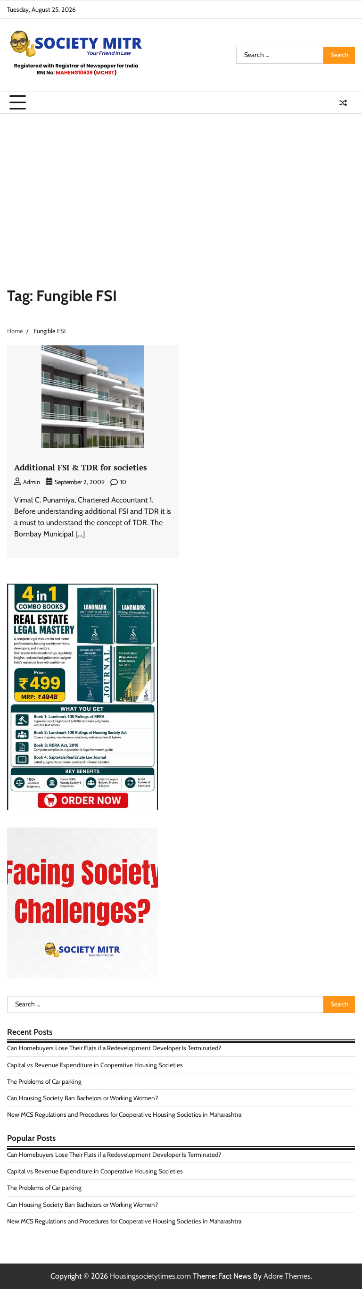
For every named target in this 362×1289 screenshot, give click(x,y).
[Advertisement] (181, 184)
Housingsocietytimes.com (150, 1276)
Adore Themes (287, 1276)
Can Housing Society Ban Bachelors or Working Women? (82, 1098)
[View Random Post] (343, 103)
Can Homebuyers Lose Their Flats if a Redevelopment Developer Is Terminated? (114, 1048)
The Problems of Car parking (44, 1081)
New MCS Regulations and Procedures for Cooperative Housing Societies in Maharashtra (124, 1114)
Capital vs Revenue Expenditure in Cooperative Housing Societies (95, 1065)
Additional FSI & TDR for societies (80, 467)
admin (31, 481)
